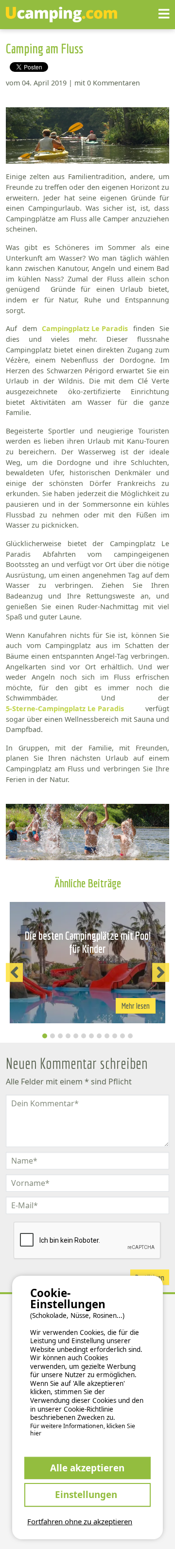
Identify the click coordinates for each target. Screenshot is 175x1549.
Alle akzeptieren (87, 1468)
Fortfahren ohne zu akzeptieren (79, 1521)
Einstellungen (87, 1494)
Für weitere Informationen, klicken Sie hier (82, 1430)
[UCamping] (82, 14)
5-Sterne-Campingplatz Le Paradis (65, 708)
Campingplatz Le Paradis (85, 328)
